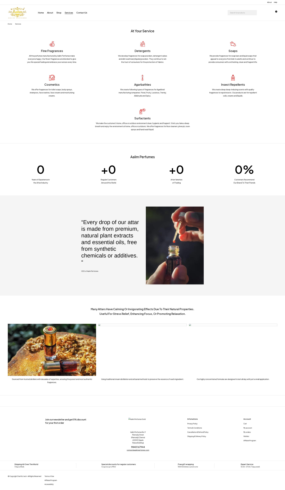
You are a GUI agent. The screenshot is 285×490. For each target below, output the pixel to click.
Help (275, 2)
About (269, 2)
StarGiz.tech (22, 476)
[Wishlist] (269, 12)
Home (10, 24)
